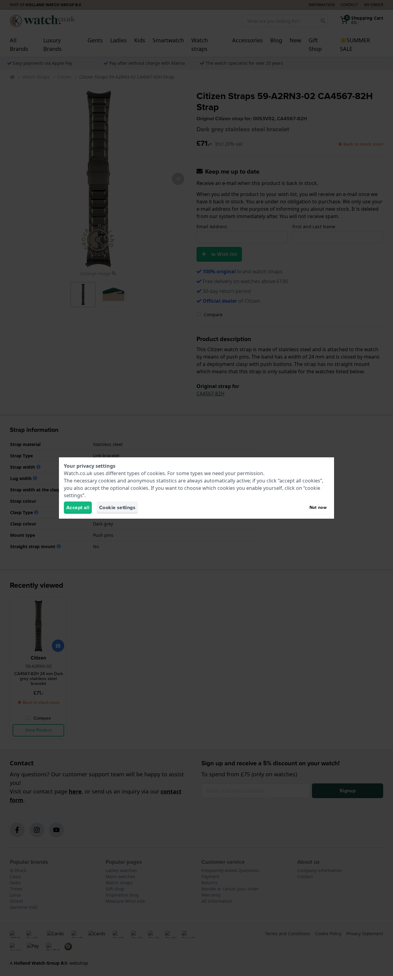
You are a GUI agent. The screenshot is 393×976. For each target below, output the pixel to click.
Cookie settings (117, 507)
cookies (156, 473)
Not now (318, 507)
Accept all (77, 507)
